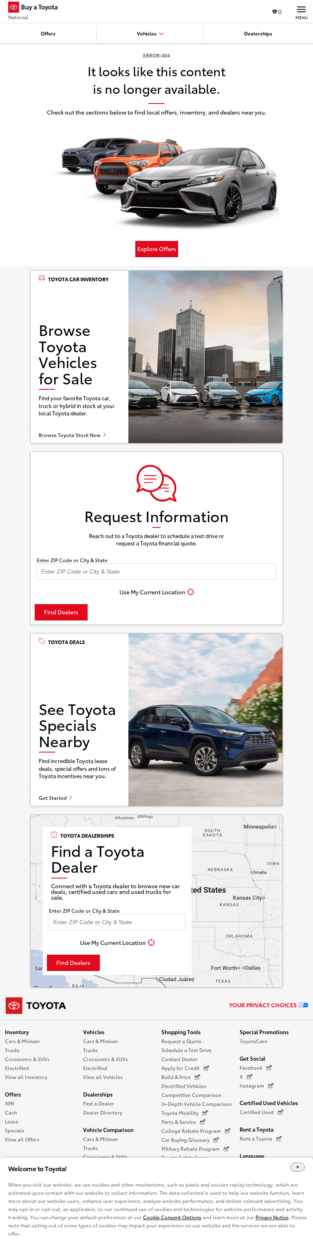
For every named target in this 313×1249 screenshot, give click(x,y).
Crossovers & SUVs (27, 1058)
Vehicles (93, 1031)
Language (252, 1155)
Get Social (252, 1058)
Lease (11, 1121)
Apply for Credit (180, 1067)
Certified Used (257, 1111)
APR (9, 1103)
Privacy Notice (272, 1217)
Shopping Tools (181, 1031)
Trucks (12, 1049)
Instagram (252, 1085)
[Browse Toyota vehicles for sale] (156, 357)
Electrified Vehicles (183, 1085)
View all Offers (22, 1139)
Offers (13, 1094)
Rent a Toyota (256, 1129)
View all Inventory (26, 1076)
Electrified (17, 1067)
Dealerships (97, 1094)
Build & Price (176, 1076)
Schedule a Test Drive (186, 1049)
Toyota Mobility (179, 1112)
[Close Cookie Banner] (297, 1167)
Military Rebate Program (190, 1148)
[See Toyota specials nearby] (156, 719)
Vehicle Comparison (108, 1129)
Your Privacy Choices (263, 1005)
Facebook (251, 1067)
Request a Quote (181, 1040)
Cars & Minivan (22, 1040)
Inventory (17, 1031)
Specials (14, 1130)
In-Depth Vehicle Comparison (196, 1103)
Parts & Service (178, 1121)
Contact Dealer (179, 1058)
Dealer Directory (102, 1112)
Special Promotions (264, 1031)
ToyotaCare (253, 1040)
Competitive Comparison (191, 1094)
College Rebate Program (191, 1130)
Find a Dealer (98, 1103)
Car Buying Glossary (185, 1139)
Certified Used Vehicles (269, 1102)
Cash (11, 1112)
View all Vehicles (103, 1076)
